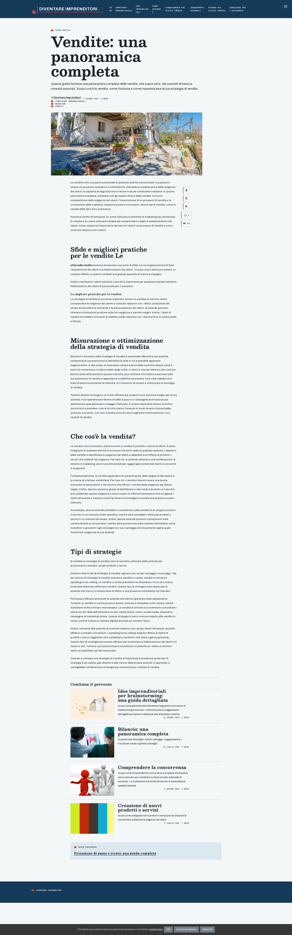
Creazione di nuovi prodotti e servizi (140, 807)
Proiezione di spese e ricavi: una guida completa (115, 853)
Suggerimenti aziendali (197, 9)
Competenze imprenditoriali (123, 9)
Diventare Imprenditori (67, 97)
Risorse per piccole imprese (217, 9)
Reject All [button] (207, 929)
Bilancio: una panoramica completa (143, 731)
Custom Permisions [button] (186, 929)
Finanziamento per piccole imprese (175, 9)
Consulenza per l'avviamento (237, 9)
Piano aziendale (156, 9)
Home (110, 9)
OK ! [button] (168, 929)
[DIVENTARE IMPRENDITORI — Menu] (286, 6)
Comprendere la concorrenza (152, 767)
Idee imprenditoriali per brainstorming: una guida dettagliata (143, 695)
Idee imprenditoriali (142, 9)
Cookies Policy (155, 929)
